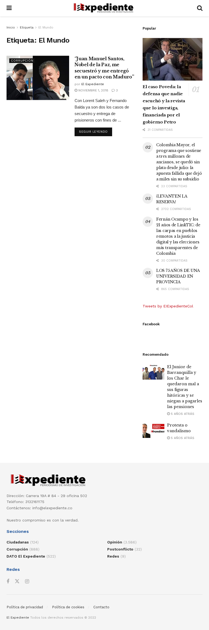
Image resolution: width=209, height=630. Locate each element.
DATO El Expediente (26, 556)
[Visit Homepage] (104, 8)
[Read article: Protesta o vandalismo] (153, 430)
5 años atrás (182, 414)
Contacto (101, 607)
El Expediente (92, 84)
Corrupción (22, 60)
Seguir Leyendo (95, 131)
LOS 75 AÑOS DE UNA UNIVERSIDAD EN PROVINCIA (178, 276)
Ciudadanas (18, 542)
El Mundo (45, 27)
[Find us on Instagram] (27, 581)
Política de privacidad (25, 607)
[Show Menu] (9, 8)
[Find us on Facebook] (8, 581)
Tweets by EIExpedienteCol (168, 306)
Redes (113, 556)
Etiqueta (26, 27)
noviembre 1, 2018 (92, 90)
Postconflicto (120, 549)
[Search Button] (199, 8)
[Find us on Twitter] (17, 581)
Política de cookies (68, 607)
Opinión (114, 542)
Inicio (11, 27)
